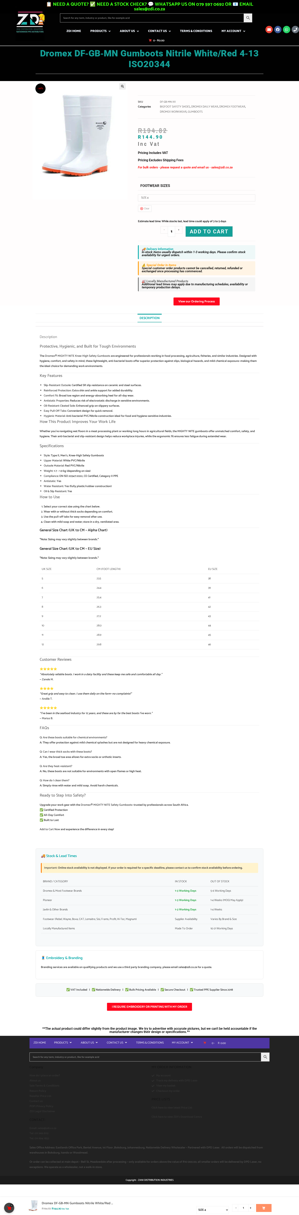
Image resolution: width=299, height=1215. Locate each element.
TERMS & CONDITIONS (196, 31)
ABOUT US (127, 31)
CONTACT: (37, 1120)
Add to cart (209, 231)
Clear (146, 208)
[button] (122, 86)
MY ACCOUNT (231, 31)
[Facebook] (278, 29)
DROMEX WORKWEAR (173, 112)
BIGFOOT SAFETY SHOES (175, 106)
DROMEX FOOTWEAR (232, 106)
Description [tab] (150, 318)
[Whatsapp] (286, 29)
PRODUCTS (98, 31)
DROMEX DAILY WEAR (204, 106)
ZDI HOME (74, 31)
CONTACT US (157, 31)
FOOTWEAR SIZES (155, 185)
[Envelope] (269, 29)
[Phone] (295, 29)
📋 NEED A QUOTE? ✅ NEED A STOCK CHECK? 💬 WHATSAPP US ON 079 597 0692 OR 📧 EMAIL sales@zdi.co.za (149, 7)
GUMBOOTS (195, 112)
